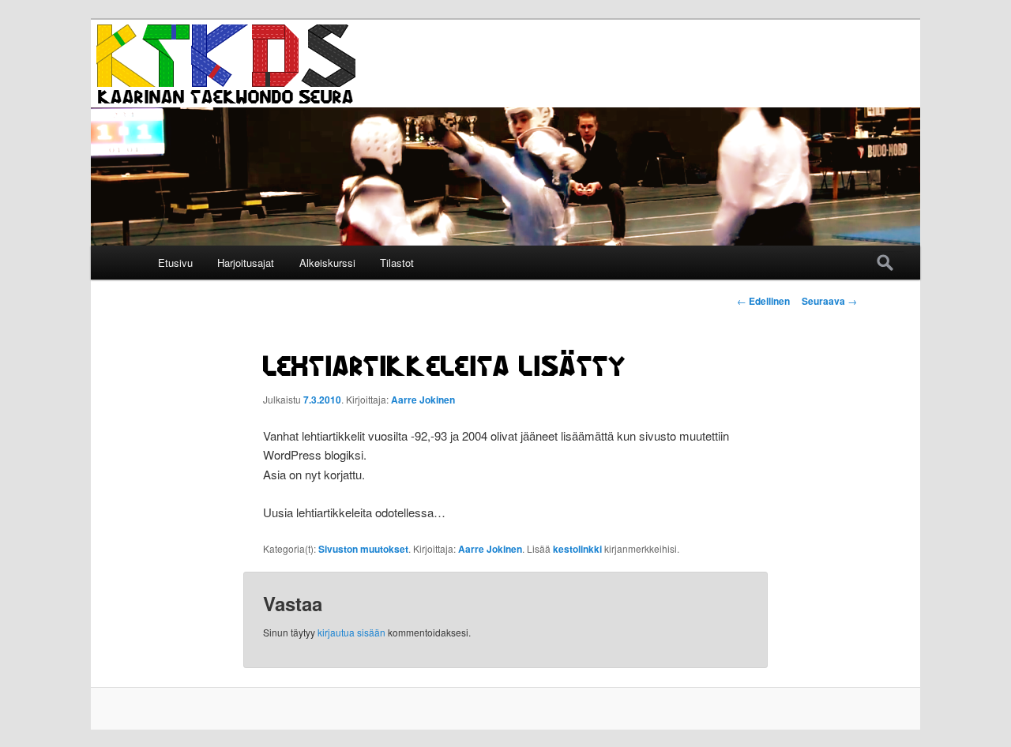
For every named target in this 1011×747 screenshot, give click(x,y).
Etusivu (175, 262)
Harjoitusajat (245, 262)
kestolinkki (577, 549)
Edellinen (763, 301)
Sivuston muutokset (363, 549)
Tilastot (397, 262)
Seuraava (829, 301)
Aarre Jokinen (423, 399)
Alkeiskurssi (327, 262)
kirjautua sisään (351, 632)
